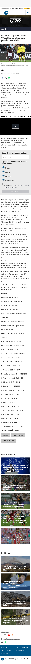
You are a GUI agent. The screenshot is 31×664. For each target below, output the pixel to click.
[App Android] (6, 642)
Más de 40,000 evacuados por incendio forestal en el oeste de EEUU (15, 568)
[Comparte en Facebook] (2, 77)
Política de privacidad (22, 647)
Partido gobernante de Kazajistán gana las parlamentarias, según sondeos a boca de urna (15, 584)
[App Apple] (2, 642)
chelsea (5, 435)
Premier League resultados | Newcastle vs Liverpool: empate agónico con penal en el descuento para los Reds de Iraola (15, 520)
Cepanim (21, 8)
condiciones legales (16, 185)
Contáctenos (4, 653)
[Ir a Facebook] (2, 635)
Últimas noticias (5, 8)
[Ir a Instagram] (5, 635)
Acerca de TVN (20, 650)
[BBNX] (2, 659)
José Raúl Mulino (14, 8)
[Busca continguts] (28, 12)
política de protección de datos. (16, 186)
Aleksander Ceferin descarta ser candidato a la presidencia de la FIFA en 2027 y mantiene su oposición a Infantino (15, 468)
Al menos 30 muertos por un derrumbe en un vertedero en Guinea (14, 603)
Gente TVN (4, 647)
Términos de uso (6, 650)
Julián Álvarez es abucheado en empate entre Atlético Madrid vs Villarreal (15, 540)
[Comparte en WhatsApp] (9, 77)
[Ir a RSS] (13, 635)
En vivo (27, 8)
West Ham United (9, 441)
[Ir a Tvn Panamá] (14, 13)
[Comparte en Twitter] (5, 77)
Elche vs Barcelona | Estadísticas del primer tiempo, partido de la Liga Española (15, 505)
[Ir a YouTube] (9, 635)
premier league (18, 435)
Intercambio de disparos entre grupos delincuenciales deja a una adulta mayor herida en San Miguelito (15, 620)
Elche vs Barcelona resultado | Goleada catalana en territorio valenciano (15, 487)
